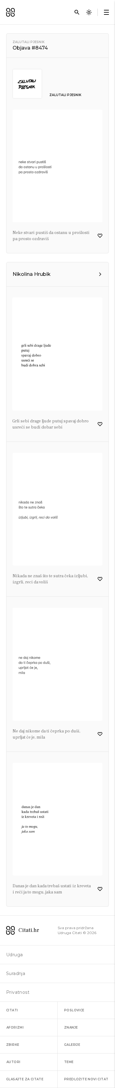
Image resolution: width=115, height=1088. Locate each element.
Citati (12, 1010)
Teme (69, 1062)
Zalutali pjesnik (28, 42)
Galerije (72, 1045)
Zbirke (12, 1045)
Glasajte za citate (24, 1079)
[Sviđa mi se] (100, 236)
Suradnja (15, 973)
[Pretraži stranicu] (77, 12)
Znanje (71, 1028)
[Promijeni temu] (89, 12)
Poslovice (74, 1010)
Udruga (14, 954)
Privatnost (17, 992)
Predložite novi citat (86, 1079)
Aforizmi (15, 1028)
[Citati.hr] (10, 12)
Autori (13, 1062)
